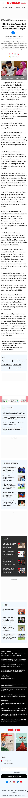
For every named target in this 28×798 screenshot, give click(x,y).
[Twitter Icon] (10, 782)
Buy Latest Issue (8, 763)
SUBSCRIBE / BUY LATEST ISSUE (14, 776)
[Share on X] (12, 53)
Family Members (6, 364)
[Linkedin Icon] (17, 782)
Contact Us (10, 790)
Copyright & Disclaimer (20, 790)
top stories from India (9, 345)
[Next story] (27, 399)
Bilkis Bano (5, 368)
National (9, 19)
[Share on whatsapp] (18, 53)
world (11, 349)
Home (2, 19)
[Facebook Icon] (7, 782)
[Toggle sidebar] (4, 3)
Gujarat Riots (17, 364)
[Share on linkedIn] (15, 53)
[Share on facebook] (9, 53)
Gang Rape (22, 361)
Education (16, 347)
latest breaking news (17, 341)
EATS (23, 7)
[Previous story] (1, 399)
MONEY (11, 7)
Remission (13, 368)
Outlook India (6, 343)
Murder (15, 361)
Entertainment (7, 347)
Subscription (7, 761)
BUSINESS (4, 7)
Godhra (20, 368)
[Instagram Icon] (14, 782)
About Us (4, 790)
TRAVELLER (17, 7)
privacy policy (17, 772)
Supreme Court (6, 361)
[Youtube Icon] (21, 782)
